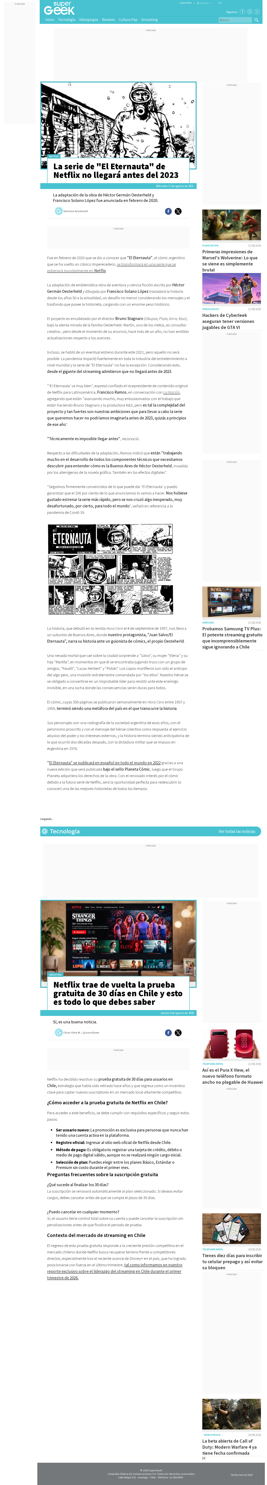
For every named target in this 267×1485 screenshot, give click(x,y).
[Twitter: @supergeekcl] (257, 11)
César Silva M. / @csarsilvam (81, 1032)
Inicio (50, 19)
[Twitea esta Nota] (178, 211)
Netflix (53, 156)
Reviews (108, 19)
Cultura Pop (128, 19)
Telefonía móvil (212, 1064)
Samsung (208, 622)
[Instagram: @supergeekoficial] (249, 11)
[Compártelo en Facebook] (168, 211)
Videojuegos (88, 19)
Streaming (149, 19)
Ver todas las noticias (237, 831)
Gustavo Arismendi (75, 211)
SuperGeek (155, 1470)
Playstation (210, 245)
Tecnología (66, 19)
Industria (55, 974)
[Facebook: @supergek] (242, 11)
